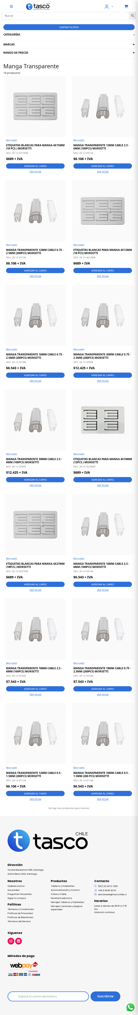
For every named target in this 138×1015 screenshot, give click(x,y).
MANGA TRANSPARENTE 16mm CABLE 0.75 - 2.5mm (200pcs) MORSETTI (34, 356)
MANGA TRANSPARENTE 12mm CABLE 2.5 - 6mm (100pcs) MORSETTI (101, 147)
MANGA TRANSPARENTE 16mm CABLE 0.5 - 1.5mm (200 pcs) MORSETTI (101, 774)
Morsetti (11, 140)
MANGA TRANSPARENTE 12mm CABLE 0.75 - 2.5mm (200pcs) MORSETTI (34, 251)
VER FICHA (35, 171)
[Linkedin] (18, 941)
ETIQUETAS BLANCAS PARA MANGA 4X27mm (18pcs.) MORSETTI (35, 565)
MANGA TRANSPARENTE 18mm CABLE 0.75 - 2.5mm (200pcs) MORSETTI (102, 670)
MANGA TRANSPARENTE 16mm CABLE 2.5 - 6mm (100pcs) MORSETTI (101, 565)
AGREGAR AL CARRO (35, 166)
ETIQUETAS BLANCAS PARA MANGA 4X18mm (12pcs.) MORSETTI (102, 461)
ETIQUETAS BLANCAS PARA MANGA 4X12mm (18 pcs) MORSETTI (102, 251)
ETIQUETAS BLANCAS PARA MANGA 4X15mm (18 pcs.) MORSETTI (35, 147)
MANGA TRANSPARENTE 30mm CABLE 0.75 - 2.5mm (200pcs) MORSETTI (102, 356)
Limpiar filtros (69, 27)
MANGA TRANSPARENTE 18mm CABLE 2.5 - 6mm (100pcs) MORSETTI (34, 670)
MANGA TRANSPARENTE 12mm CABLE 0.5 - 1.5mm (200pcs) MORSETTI (34, 774)
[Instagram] (11, 941)
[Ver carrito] (126, 7)
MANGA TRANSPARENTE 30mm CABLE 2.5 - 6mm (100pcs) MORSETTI (34, 461)
